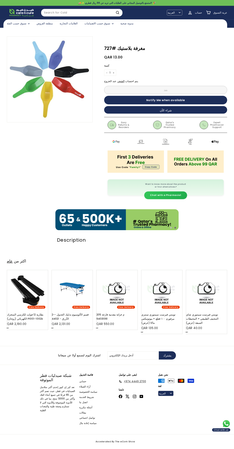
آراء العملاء (84, 386)
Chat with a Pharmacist (165, 195)
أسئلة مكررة (85, 407)
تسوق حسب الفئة (17, 23)
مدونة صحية (126, 23)
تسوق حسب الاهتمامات (97, 23)
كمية (106, 66)
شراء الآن (166, 110)
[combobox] (81, 12)
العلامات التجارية (69, 23)
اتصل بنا (83, 402)
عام (10, 261)
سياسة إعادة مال (88, 423)
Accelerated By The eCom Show (115, 441)
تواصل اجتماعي (87, 418)
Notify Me (42, 271)
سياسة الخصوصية (88, 391)
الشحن (121, 81)
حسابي (82, 381)
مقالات (82, 412)
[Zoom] (50, 79)
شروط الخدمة (86, 397)
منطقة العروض (44, 23)
